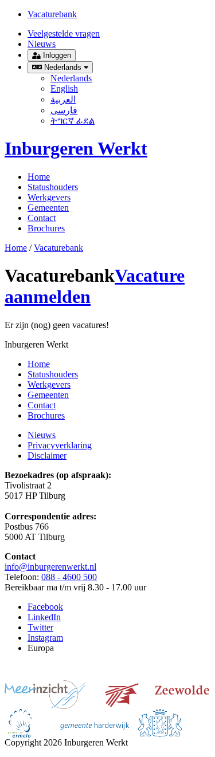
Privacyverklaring (60, 445)
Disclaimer (47, 455)
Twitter (40, 627)
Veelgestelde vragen (64, 33)
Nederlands (63, 67)
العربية (63, 99)
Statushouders (53, 187)
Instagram (45, 637)
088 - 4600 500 (69, 577)
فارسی (63, 110)
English (64, 88)
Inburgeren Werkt (76, 148)
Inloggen (56, 55)
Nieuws (42, 44)
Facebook (45, 607)
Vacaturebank (52, 14)
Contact (42, 218)
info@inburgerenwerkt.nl (50, 566)
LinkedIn (44, 617)
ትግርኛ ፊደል (72, 120)
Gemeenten (48, 207)
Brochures (46, 228)
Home (39, 177)
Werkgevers (49, 197)
